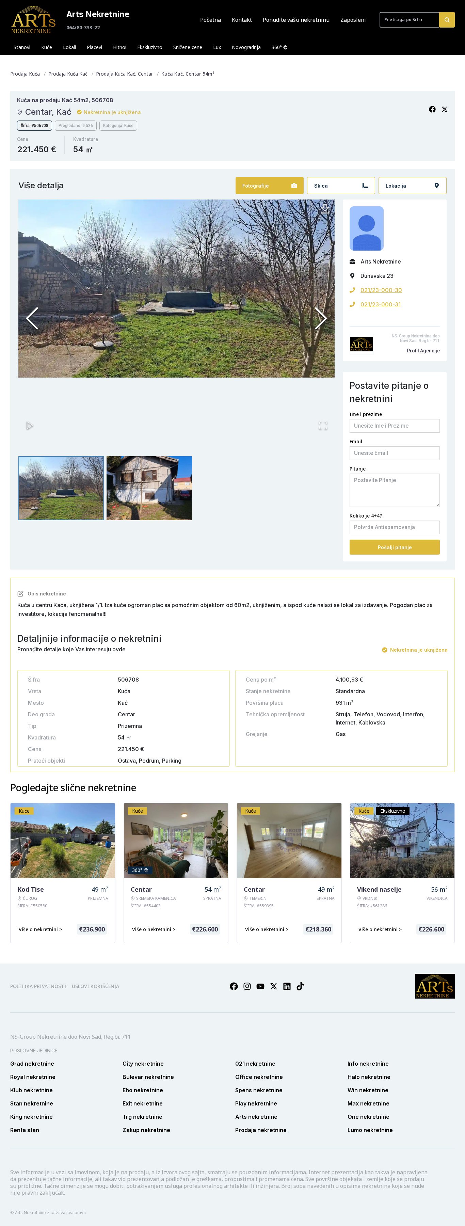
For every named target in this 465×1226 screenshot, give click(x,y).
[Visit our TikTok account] (300, 986)
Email (356, 441)
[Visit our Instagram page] (247, 986)
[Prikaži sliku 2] (149, 488)
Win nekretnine (368, 1090)
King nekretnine (31, 1116)
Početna (210, 19)
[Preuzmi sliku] (325, 209)
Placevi (94, 47)
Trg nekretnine (142, 1116)
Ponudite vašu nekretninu (296, 19)
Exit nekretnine (143, 1103)
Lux (217, 47)
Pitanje (358, 468)
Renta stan (24, 1130)
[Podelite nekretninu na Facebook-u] (432, 109)
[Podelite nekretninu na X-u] (444, 109)
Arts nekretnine (256, 1116)
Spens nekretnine (259, 1090)
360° (277, 47)
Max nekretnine (368, 1103)
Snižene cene (187, 47)
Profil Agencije (423, 350)
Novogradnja (246, 47)
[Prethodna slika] (32, 318)
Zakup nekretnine (146, 1130)
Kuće (46, 47)
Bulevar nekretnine (148, 1076)
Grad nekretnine (32, 1063)
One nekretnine (368, 1116)
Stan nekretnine (31, 1103)
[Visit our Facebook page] (234, 986)
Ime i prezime (366, 414)
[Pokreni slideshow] (30, 425)
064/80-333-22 (83, 27)
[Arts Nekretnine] (34, 20)
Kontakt (242, 19)
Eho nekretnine (143, 1090)
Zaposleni (353, 19)
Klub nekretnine (31, 1090)
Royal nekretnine (32, 1076)
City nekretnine (143, 1063)
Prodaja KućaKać (67, 73)
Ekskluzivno (149, 47)
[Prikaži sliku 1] (61, 488)
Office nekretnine (259, 1076)
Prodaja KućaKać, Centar (124, 73)
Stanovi (22, 47)
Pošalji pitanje (395, 547)
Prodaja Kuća (25, 73)
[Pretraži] (447, 20)
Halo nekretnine (369, 1076)
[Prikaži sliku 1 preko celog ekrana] (176, 289)
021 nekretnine (255, 1063)
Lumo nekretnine (370, 1130)
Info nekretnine (368, 1063)
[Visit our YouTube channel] (260, 986)
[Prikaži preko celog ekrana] (323, 425)
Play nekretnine (256, 1103)
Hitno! (119, 47)
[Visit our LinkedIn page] (287, 986)
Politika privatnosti (38, 986)
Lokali (69, 47)
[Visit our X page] (274, 986)
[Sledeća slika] (321, 318)
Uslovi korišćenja (95, 986)
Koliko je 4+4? (366, 515)
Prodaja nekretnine (261, 1130)
